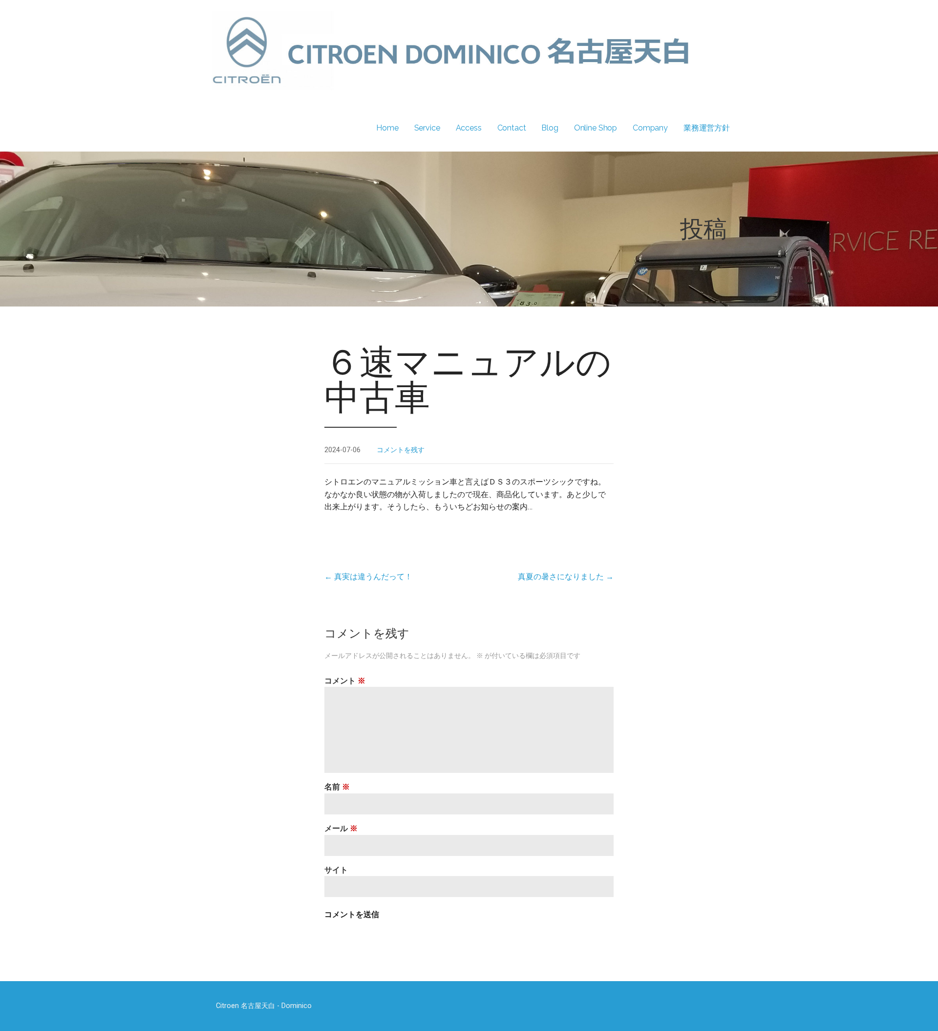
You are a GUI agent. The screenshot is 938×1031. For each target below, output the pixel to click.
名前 (337, 786)
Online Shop (595, 127)
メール (341, 828)
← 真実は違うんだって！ (368, 576)
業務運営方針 (706, 127)
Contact (511, 127)
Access (469, 127)
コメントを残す (401, 450)
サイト (336, 870)
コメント (344, 680)
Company (650, 127)
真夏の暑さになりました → (566, 576)
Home (387, 127)
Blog (549, 127)
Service (427, 127)
